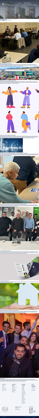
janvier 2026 (23, 392)
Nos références (23, 5)
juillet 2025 (23, 395)
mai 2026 (23, 388)
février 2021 (23, 403)
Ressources (13, 391)
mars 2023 (23, 400)
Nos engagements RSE (4, 390)
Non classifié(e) (14, 389)
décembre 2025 (24, 393)
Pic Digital (4, 417)
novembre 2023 (24, 399)
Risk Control (13, 392)
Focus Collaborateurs (14, 387)
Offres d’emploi (4, 388)
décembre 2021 (24, 402)
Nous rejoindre (29, 5)
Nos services (18, 5)
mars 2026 (23, 390)
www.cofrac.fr (30, 413)
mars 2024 (23, 397)
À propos (3, 385)
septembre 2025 (24, 393)
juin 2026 (23, 387)
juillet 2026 (23, 386)
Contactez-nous (27, 3)
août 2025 (23, 394)
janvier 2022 (23, 401)
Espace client (33, 3)
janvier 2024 (23, 398)
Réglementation (14, 390)
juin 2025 (23, 396)
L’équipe (3, 387)
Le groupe (8, 5)
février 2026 (23, 391)
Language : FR (35, 5)
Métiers (13, 388)
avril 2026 (23, 389)
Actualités (13, 5)
